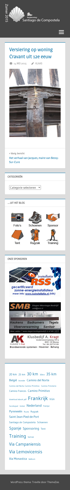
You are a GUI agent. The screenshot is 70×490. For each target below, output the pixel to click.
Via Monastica (18, 459)
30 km (32, 373)
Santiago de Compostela (22, 422)
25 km (21, 374)
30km (42, 375)
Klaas (38, 63)
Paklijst (46, 406)
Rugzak (34, 411)
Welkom (32, 459)
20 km (13, 374)
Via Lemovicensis (25, 452)
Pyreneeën (15, 411)
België (13, 380)
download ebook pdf (17, 399)
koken (22, 406)
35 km (51, 374)
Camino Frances (17, 391)
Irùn (52, 399)
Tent (43, 428)
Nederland (34, 405)
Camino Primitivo (39, 391)
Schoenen (42, 422)
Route (26, 412)
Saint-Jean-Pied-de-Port (24, 417)
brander (21, 380)
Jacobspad (13, 406)
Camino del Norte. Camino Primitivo (24, 386)
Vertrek (31, 437)
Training (17, 436)
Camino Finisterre (48, 386)
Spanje (15, 428)
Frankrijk (38, 398)
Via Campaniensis (25, 444)
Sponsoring (31, 428)
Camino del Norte (38, 380)
